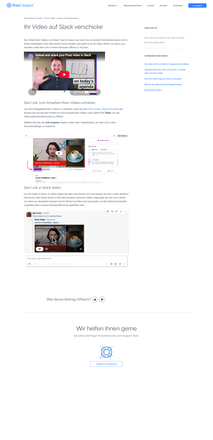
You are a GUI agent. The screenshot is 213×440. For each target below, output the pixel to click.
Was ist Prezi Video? (153, 90)
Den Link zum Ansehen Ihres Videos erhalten (164, 38)
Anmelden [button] (178, 5)
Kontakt (163, 5)
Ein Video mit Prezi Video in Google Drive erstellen (166, 64)
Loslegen (197, 5)
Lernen (150, 5)
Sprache (112, 5)
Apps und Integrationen (68, 18)
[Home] (20, 4)
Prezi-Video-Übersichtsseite (103, 109)
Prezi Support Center (33, 18)
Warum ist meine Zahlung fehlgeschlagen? (163, 84)
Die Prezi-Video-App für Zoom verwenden (163, 79)
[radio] (95, 299)
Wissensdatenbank (133, 5)
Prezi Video (50, 18)
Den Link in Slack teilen (154, 42)
